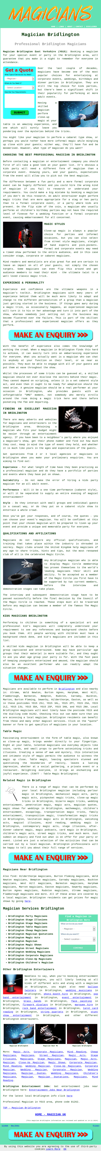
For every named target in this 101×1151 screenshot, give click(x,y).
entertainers (29, 1019)
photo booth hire (56, 994)
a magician (90, 983)
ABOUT (69, 27)
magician (41, 717)
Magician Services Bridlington (33, 909)
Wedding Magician (38, 1066)
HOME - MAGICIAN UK (50, 1114)
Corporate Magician (83, 1062)
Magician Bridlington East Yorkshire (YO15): (35, 51)
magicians (27, 710)
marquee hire (84, 1004)
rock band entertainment (39, 1008)
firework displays (35, 1004)
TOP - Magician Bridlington (22, 1108)
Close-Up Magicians (67, 1066)
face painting (81, 1001)
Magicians (9, 689)
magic (56, 787)
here (28, 901)
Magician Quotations (53, 1077)
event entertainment (77, 997)
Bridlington (67, 689)
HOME (53, 27)
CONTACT (79, 27)
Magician (70, 1059)
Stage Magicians (49, 1059)
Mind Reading (76, 1052)
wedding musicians (79, 990)
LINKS (61, 27)
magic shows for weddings (21, 808)
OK (65, 1149)
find (13, 876)
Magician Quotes (33, 1073)
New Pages (15, 1126)
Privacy (96, 1126)
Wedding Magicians (64, 1073)
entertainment (88, 976)
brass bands (32, 1001)
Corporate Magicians (48, 1052)
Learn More (53, 1149)
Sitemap (5, 1126)
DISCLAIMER (91, 27)
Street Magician (51, 1055)
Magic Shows (56, 1062)
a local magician (38, 844)
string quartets (52, 1012)
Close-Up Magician (31, 1062)
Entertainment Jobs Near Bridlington (54, 1090)
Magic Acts (21, 1052)
